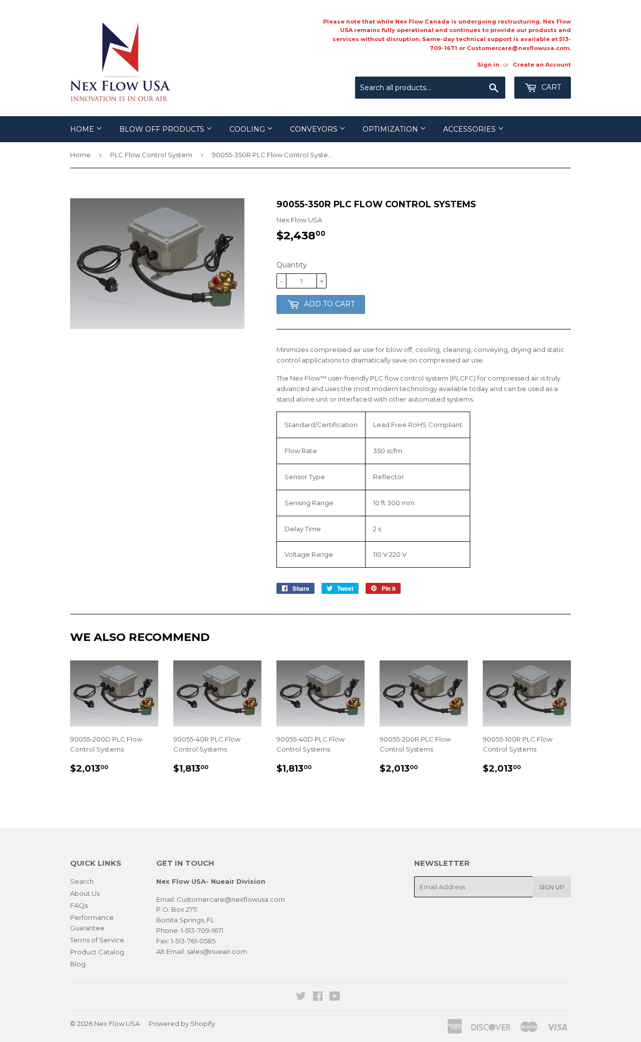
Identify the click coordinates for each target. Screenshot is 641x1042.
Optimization (391, 129)
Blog (78, 964)
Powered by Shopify (182, 1023)
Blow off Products (162, 129)
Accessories (470, 129)
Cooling (248, 129)
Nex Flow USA (117, 1023)
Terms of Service (97, 940)
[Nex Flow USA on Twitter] (301, 997)
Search (82, 881)
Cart (550, 87)
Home (83, 129)
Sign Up (551, 887)
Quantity (291, 264)
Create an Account (542, 64)
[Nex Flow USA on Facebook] (317, 997)
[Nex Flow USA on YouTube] (335, 997)
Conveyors (315, 129)
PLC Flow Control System (151, 155)
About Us (85, 893)
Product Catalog (97, 952)
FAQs (79, 905)
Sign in (488, 64)
